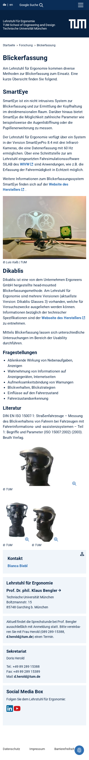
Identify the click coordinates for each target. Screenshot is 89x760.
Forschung (26, 45)
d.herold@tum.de (19, 637)
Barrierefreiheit (64, 749)
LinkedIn (9, 708)
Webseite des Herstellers (61, 318)
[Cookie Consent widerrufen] (79, 750)
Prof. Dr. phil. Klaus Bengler (31, 590)
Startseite (9, 45)
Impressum (37, 749)
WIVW (24, 164)
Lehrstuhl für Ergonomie (19, 21)
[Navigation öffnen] (80, 5)
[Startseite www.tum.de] (77, 23)
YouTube (17, 708)
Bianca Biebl (18, 566)
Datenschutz (11, 749)
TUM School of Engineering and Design (29, 25)
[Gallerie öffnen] (40, 465)
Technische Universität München (25, 28)
